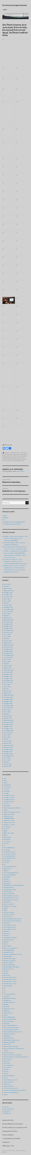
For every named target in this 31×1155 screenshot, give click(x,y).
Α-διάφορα (7, 791)
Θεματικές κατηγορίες (10, 960)
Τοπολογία (7, 1084)
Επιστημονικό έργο (9, 939)
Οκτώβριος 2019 (8, 728)
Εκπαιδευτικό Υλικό (9, 914)
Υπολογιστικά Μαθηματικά (11, 1092)
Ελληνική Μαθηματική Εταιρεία (12, 918)
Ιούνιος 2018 (7, 760)
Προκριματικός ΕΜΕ (9, 1042)
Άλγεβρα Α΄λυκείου (9, 797)
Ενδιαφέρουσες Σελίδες (9, 1131)
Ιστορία (6, 973)
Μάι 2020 (6, 714)
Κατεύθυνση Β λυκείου (10, 977)
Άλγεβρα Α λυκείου (9, 795)
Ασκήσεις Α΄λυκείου (9, 820)
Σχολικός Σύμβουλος (9, 1075)
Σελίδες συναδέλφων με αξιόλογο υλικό (14, 1127)
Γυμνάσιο (6, 862)
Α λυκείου (6, 789)
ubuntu (5, 782)
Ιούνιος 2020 (7, 712)
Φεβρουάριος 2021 (9, 695)
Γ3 (4, 845)
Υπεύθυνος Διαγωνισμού (10, 1088)
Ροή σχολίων (7, 1111)
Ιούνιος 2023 (7, 636)
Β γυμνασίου (7, 826)
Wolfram (6, 517)
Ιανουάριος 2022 (8, 672)
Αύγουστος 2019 (8, 733)
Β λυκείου (6, 829)
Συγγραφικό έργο (8, 1065)
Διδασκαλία (7, 881)
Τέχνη (5, 1077)
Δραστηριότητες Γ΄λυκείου (11, 900)
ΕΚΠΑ (5, 908)
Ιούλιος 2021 (7, 684)
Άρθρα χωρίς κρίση (9, 814)
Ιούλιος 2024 (7, 613)
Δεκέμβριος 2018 (8, 749)
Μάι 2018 (6, 762)
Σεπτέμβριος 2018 (8, 756)
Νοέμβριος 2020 (8, 701)
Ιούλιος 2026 (7, 584)
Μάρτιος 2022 (7, 668)
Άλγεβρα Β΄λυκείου (9, 801)
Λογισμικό (6, 996)
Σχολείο (6, 1071)
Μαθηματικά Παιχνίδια (10, 998)
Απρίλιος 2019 (8, 741)
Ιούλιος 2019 (7, 735)
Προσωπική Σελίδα (7, 1120)
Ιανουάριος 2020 (8, 722)
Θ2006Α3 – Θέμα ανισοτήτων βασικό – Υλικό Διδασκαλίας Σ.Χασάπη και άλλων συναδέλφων (16, 538)
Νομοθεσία (7, 1011)
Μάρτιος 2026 (7, 588)
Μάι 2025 (6, 603)
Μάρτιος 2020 (7, 718)
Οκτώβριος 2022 (8, 653)
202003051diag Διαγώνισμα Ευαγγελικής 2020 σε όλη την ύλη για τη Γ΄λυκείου (15, 555)
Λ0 (4, 988)
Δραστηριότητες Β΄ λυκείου (11, 898)
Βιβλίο (5, 835)
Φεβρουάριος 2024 (9, 620)
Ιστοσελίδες (7, 975)
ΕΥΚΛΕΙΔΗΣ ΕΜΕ (9, 950)
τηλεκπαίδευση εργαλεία (10, 1080)
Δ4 (4, 864)
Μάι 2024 (6, 615)
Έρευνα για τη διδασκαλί (10, 948)
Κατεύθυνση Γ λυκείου (10, 981)
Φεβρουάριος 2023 (9, 645)
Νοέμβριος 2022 (8, 651)
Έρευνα (6, 944)
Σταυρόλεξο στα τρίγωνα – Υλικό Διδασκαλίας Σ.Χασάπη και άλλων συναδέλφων (13, 561)
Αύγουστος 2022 (8, 657)
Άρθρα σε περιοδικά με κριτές (12, 812)
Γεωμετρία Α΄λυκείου (9, 854)
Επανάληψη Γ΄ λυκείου (10, 929)
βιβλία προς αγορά (9, 833)
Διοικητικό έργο (8, 891)
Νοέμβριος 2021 (8, 676)
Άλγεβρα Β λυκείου (9, 799)
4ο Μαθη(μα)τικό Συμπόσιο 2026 (12, 524)
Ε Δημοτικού (7, 902)
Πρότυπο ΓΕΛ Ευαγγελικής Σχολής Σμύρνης (16, 1057)
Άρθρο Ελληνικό (8, 816)
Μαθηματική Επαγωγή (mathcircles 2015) (14, 522)
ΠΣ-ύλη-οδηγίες (8, 1059)
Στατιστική (22, 457)
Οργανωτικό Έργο (9, 1021)
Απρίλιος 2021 (8, 691)
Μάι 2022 (6, 663)
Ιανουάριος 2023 (8, 647)
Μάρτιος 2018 (7, 766)
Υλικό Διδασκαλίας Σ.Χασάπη (11, 1138)
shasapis (7, 452)
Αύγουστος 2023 (8, 632)
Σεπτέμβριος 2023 (8, 630)
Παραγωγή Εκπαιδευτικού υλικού (13, 1031)
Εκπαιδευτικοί (8, 916)
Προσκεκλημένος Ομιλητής (11, 1046)
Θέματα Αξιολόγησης (9, 958)
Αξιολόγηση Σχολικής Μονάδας (12, 808)
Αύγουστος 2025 (8, 597)
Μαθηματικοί (7, 1000)
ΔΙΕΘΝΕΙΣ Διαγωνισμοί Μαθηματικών (14, 885)
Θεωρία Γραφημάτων (9, 965)
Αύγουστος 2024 (8, 611)
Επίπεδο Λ (7, 935)
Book (5, 515)
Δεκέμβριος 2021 (8, 674)
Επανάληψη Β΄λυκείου (10, 927)
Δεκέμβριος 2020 (8, 699)
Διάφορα (6, 879)
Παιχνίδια (6, 1023)
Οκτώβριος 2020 (8, 703)
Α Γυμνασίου (7, 787)
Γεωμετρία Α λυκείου (9, 852)
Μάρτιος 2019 (7, 743)
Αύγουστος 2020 (8, 707)
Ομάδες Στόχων (17, 456)
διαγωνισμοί (8, 460)
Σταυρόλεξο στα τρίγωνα (20, 563)
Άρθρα (6, 810)
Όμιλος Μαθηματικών (9, 1017)
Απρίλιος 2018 (8, 764)
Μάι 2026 (6, 586)
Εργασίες (6, 942)
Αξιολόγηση (7, 806)
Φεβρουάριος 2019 (9, 745)
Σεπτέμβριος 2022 (8, 655)
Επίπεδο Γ (6, 931)
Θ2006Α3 (15, 540)
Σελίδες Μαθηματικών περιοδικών (12, 1124)
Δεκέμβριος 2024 (8, 607)
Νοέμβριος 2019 (8, 726)
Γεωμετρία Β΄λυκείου (9, 858)
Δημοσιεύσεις (7, 868)
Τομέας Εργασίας (8, 1082)
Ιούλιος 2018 (7, 758)
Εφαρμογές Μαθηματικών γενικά (13, 954)
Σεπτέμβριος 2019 (8, 730)
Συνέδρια (6, 1069)
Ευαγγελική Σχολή (8, 1135)
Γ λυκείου (6, 843)
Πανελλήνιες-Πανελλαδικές (11, 1027)
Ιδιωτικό (6, 971)
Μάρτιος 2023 (7, 643)
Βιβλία (6, 831)
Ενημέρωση (7, 923)
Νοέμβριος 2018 (8, 751)
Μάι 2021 (6, 689)
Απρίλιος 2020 (8, 716)
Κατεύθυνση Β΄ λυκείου (10, 979)
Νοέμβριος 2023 (8, 626)
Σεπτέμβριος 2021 (8, 680)
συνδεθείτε (22, 471)
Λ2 (4, 992)
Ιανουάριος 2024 (8, 622)
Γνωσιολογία (7, 860)
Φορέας (24, 459)
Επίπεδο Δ (6, 933)
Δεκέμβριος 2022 (8, 649)
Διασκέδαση (7, 877)
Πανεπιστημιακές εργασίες (11, 1029)
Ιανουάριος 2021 (8, 697)
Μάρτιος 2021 (7, 693)
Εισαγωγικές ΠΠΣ (9, 904)
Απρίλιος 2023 (8, 640)
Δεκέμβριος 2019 (8, 724)
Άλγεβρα (6, 793)
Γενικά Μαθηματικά (9, 847)
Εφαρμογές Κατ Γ (9, 952)
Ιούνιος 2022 (7, 661)
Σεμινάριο (6, 1061)
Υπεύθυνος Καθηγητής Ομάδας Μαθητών (12, 459)
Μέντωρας (9, 456)
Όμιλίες (6, 1015)
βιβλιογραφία (7, 837)
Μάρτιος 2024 (7, 617)
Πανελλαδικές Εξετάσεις (10, 1025)
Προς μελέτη (7, 1044)
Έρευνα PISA (7, 946)
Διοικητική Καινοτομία (10, 889)
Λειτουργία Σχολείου (9, 994)
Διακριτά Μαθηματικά (10, 875)
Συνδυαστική (7, 1067)
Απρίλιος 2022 (8, 666)
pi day (16, 544)
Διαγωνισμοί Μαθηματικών (11, 872)
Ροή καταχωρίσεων (9, 1109)
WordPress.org (7, 1113)
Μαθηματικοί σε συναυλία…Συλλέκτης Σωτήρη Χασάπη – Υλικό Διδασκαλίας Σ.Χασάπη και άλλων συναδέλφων (14, 568)
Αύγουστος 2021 (8, 682)
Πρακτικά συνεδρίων (9, 1034)
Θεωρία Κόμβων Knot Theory (11, 967)
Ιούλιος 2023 (7, 634)
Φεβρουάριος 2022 (9, 670)
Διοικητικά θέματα (9, 887)
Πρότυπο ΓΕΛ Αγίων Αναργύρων (13, 1054)
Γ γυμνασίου (7, 841)
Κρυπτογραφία (8, 985)
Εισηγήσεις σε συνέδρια (10, 906)
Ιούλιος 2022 (7, 659)
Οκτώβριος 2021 (8, 678)
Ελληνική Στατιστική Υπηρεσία (19, 454)
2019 (3, 460)
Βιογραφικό (23, 452)
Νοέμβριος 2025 (8, 592)
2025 (5, 780)
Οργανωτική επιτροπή (10, 1019)
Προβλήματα (7, 1036)
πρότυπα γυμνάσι (9, 1052)
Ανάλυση (6, 803)
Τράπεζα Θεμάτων (9, 1086)
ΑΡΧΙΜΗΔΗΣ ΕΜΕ (9, 818)
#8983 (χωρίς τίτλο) (8, 1146)
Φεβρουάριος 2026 (9, 590)
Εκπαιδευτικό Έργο (7, 454)
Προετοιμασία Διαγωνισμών (12, 457)
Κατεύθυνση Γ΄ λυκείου (10, 983)
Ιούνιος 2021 (7, 686)
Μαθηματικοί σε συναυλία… (11, 572)
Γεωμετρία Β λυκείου (9, 856)
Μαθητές (4, 456)
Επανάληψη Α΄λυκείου (10, 925)
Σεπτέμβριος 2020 (8, 705)
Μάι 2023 (6, 638)
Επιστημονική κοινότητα (10, 937)
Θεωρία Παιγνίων (9, 969)
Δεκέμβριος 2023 (8, 624)
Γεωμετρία (7, 849)
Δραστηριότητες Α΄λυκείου (11, 895)
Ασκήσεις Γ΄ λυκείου (9, 824)
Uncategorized (7, 785)
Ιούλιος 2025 (7, 599)
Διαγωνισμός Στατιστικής (18, 460)
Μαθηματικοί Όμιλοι (9, 1002)
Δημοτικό (6, 870)
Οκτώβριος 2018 (8, 753)
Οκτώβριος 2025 (8, 594)
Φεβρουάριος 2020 (9, 720)
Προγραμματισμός (9, 1038)
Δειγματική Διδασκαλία (10, 866)
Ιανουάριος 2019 (8, 747)
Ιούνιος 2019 (7, 737)
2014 (5, 778)
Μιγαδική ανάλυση (9, 1008)
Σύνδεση (6, 1107)
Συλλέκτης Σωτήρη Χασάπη (14, 5)
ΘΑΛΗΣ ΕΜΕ (7, 956)
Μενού (5, 9)
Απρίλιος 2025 (8, 605)
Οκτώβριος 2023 (8, 628)
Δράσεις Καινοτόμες (9, 893)
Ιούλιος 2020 (7, 709)
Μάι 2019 (6, 739)
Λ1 (4, 990)
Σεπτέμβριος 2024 (8, 609)
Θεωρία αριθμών (8, 962)
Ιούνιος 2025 (7, 601)
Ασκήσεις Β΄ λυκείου (9, 822)
